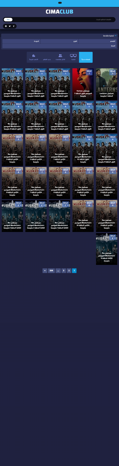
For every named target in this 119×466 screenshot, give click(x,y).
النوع (75, 41)
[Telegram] (6, 26)
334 (51, 271)
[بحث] (114, 18)
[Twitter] (10, 26)
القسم (112, 41)
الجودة (36, 41)
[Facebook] (13, 26)
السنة (113, 46)
